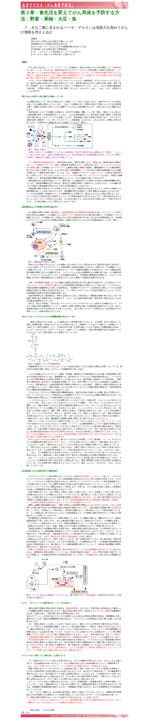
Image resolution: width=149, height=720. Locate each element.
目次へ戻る (35, 710)
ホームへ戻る (49, 710)
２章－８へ (25, 712)
